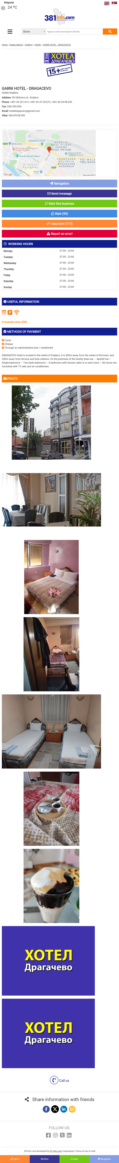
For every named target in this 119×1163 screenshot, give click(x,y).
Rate (75, 1159)
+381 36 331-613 (19, 102)
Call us (63, 1081)
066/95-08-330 (17, 115)
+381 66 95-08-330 (61, 102)
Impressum (69, 1151)
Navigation (105, 1159)
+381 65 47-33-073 (40, 102)
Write (45, 1159)
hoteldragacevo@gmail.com (24, 111)
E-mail (92, 1151)
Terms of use (82, 1151)
